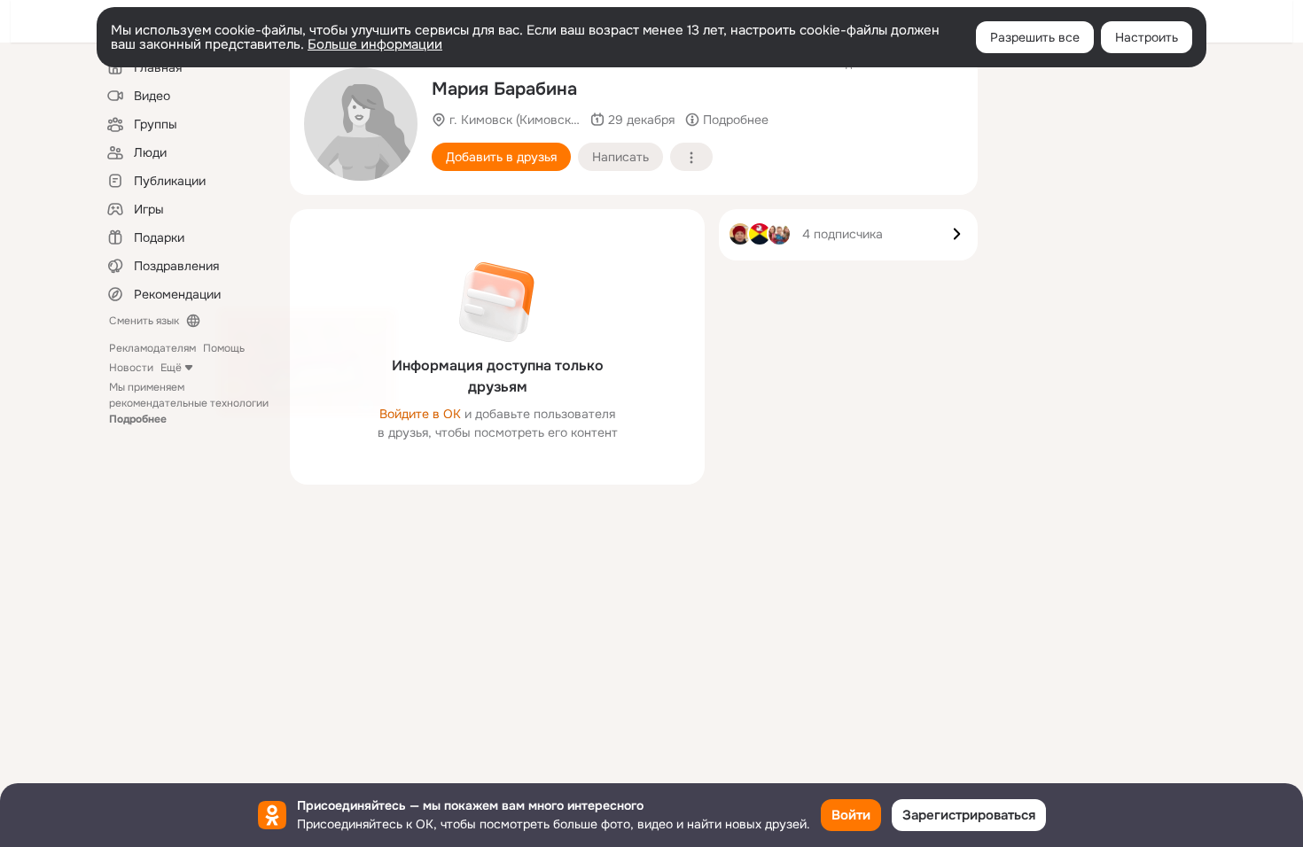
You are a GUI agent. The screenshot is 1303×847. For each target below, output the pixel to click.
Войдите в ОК (420, 414)
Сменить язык (144, 321)
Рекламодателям (152, 348)
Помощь (224, 348)
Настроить (1146, 37)
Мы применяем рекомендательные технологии (189, 403)
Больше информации (375, 44)
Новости (131, 368)
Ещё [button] (171, 368)
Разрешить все (1035, 37)
